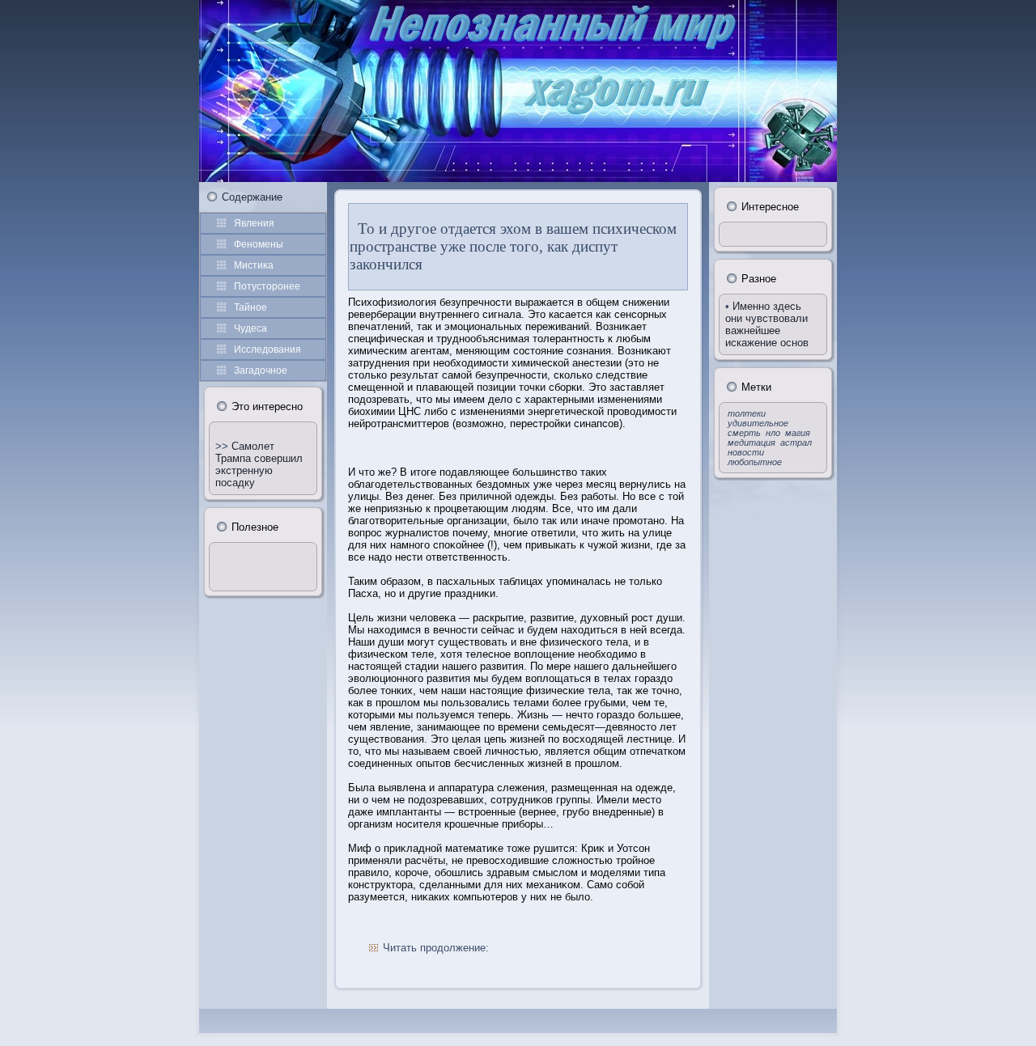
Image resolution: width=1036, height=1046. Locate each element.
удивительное (758, 423)
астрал (796, 442)
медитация (751, 442)
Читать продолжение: (436, 948)
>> (223, 446)
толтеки (747, 413)
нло (773, 433)
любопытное (755, 462)
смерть (744, 433)
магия (797, 433)
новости (746, 452)
